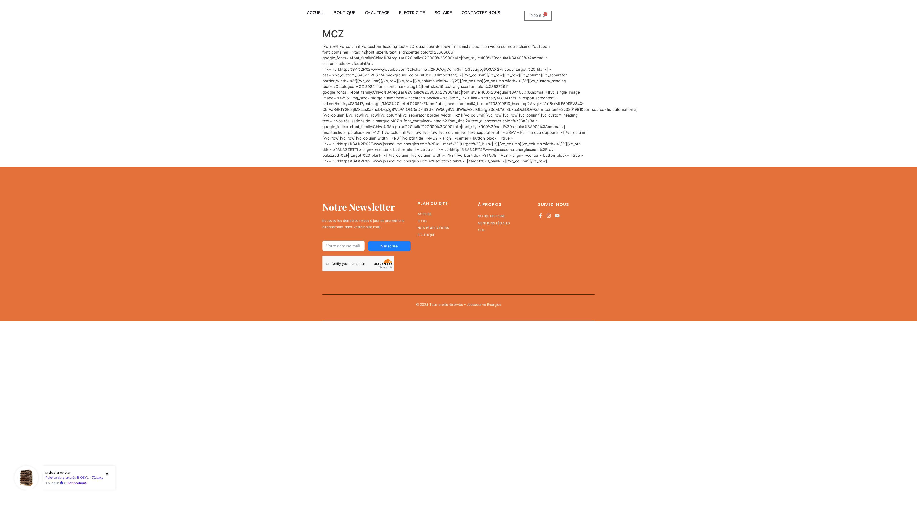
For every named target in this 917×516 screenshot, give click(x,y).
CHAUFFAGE (377, 13)
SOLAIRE (443, 13)
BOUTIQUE (344, 13)
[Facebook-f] (540, 215)
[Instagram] (548, 215)
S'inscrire (389, 246)
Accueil (315, 13)
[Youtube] (557, 215)
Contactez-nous (481, 13)
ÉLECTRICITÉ (412, 13)
